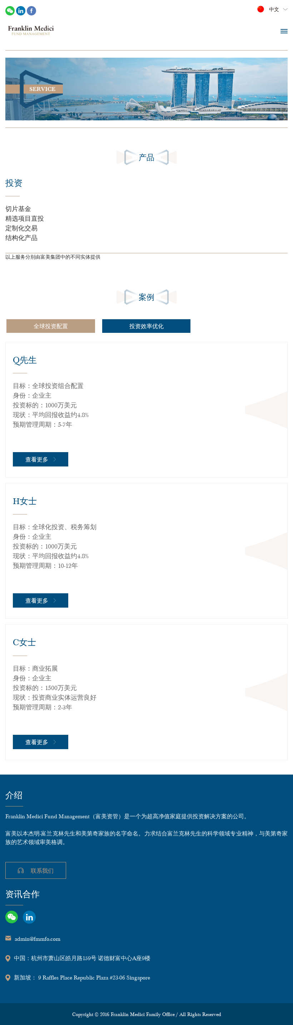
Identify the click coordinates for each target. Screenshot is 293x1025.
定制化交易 (21, 227)
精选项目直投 (24, 218)
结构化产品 (21, 237)
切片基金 (18, 208)
